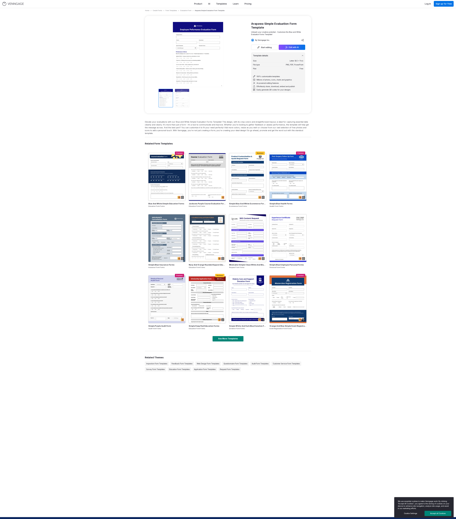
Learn (236, 3)
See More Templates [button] (228, 338)
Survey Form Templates (155, 369)
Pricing (248, 3)
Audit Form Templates (260, 364)
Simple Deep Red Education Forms (204, 326)
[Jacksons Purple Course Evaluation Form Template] (207, 177)
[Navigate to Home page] (13, 4)
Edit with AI (294, 47)
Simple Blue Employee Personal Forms (287, 265)
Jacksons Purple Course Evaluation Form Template (207, 204)
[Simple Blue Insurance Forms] (166, 238)
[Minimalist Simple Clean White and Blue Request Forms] (247, 238)
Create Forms (157, 10)
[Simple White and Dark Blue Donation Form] (247, 299)
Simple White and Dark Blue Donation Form (247, 326)
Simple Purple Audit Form (159, 326)
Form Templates (171, 10)
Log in (428, 3)
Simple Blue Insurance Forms (161, 265)
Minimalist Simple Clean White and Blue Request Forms (247, 265)
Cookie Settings (410, 513)
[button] (264, 47)
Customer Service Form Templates (286, 364)
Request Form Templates (229, 369)
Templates (221, 3)
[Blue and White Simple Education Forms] (166, 177)
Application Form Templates (205, 369)
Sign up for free (444, 3)
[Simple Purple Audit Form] (166, 299)
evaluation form (185, 10)
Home (147, 10)
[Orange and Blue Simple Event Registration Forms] (288, 299)
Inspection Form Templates (156, 364)
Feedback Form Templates (182, 364)
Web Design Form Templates (208, 364)
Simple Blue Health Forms (281, 204)
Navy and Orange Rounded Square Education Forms (207, 265)
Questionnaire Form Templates (235, 364)
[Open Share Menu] (302, 40)
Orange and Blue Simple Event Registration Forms (288, 326)
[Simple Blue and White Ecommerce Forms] (247, 177)
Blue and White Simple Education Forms (166, 204)
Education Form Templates (179, 369)
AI (209, 3)
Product (198, 3)
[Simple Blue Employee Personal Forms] (288, 238)
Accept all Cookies (438, 513)
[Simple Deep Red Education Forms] (207, 299)
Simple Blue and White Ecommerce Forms (247, 204)
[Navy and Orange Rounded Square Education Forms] (207, 238)
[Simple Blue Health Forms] (288, 177)
